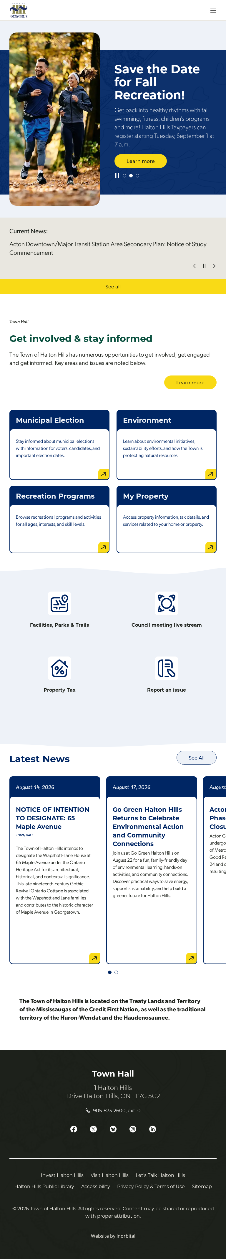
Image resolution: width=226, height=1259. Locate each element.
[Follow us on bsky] (113, 1129)
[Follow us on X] (93, 1129)
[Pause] (117, 175)
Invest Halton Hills (62, 1175)
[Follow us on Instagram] (132, 1129)
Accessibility (95, 1186)
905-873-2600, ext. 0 (117, 1110)
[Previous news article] (194, 266)
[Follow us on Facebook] (73, 1129)
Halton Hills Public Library (44, 1186)
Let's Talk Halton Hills (160, 1175)
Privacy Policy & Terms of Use (151, 1186)
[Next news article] (214, 266)
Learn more (141, 161)
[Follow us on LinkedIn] (152, 1129)
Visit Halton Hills (110, 1175)
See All (197, 758)
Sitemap (202, 1186)
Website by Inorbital (113, 1236)
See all (113, 286)
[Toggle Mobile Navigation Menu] (209, 10)
